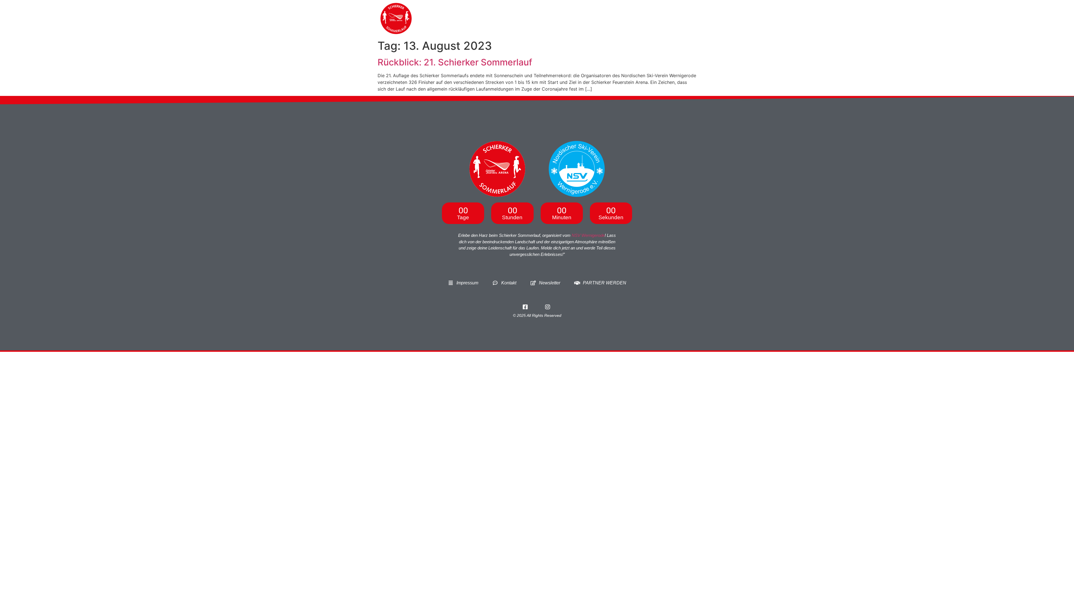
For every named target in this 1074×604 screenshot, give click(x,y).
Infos (528, 18)
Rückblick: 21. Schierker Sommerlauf (455, 62)
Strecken (595, 18)
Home (505, 18)
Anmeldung (556, 18)
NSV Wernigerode (588, 235)
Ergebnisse (633, 18)
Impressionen (670, 18)
